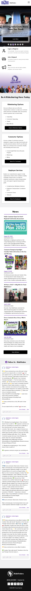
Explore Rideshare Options (15, 128)
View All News (15, 352)
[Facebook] (9, 584)
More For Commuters (15, 161)
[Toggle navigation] (28, 2)
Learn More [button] (15, 39)
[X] (12, 584)
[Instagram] (15, 584)
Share (28, 409)
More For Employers (15, 199)
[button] (8, 44)
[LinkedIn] (18, 584)
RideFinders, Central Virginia (12, 367)
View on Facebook (22, 409)
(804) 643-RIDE (11, 580)
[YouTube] (21, 584)
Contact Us (21, 580)
